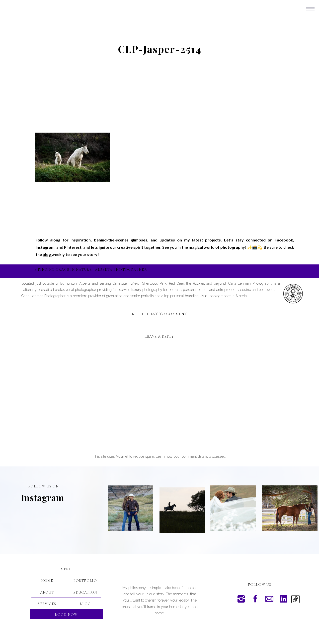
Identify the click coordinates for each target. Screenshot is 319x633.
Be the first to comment (159, 314)
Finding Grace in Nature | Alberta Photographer (92, 269)
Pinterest (72, 247)
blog (47, 254)
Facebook (284, 239)
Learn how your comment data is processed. (191, 456)
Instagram (45, 247)
